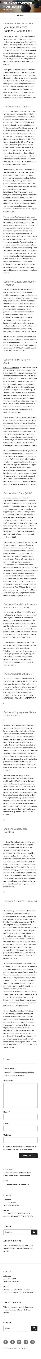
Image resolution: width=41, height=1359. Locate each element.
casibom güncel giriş (11, 367)
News (9, 1059)
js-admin (29, 24)
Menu (21, 16)
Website (7, 1135)
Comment (8, 1081)
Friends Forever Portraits (17, 5)
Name (6, 1112)
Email (6, 1124)
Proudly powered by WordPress (15, 1348)
